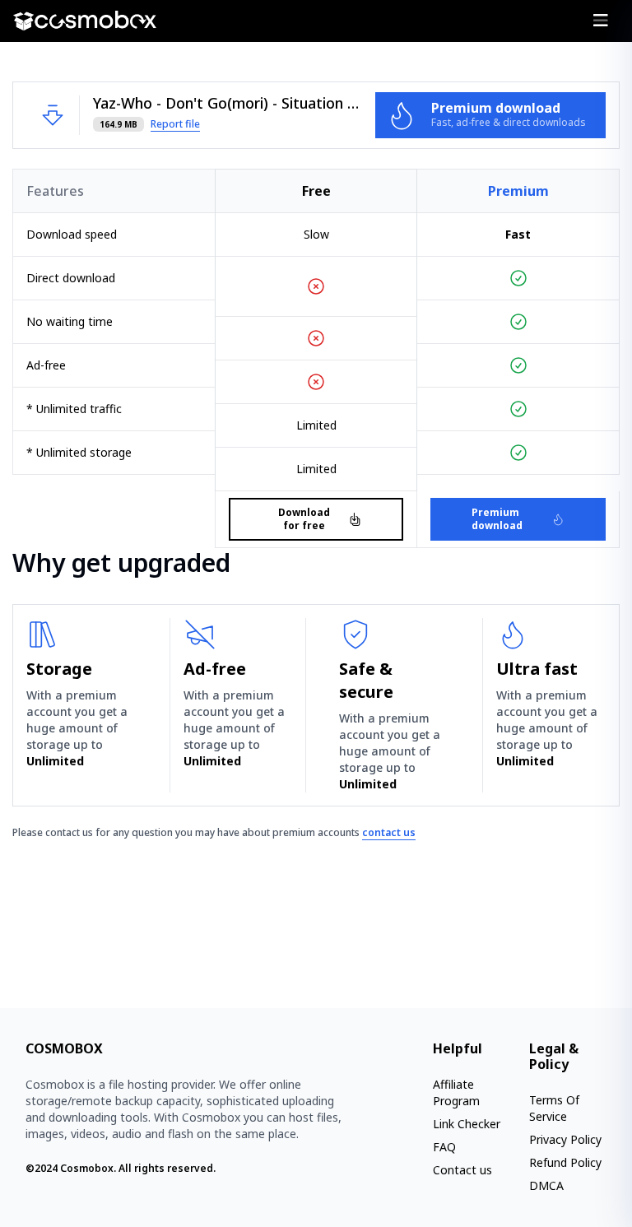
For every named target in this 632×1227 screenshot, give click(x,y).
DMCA (546, 1185)
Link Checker (466, 1124)
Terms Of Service (554, 1108)
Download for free (304, 518)
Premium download (497, 518)
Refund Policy (565, 1162)
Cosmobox (87, 1168)
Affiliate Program (456, 1092)
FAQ (444, 1147)
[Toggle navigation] (601, 20)
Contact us (462, 1170)
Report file (175, 124)
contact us (389, 832)
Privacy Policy (565, 1139)
